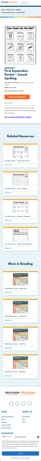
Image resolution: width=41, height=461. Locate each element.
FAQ (23, 422)
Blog (23, 419)
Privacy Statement (25, 458)
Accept (20, 453)
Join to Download (17, 97)
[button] (38, 437)
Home (3, 10)
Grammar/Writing (7, 417)
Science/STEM (6, 425)
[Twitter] (23, 403)
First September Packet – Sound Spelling (13, 12)
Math (3, 419)
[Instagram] (17, 403)
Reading (18, 10)
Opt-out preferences (15, 458)
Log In (24, 3)
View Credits (8, 103)
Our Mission (26, 417)
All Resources (10, 10)
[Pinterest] (29, 403)
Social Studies (6, 428)
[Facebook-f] (11, 403)
